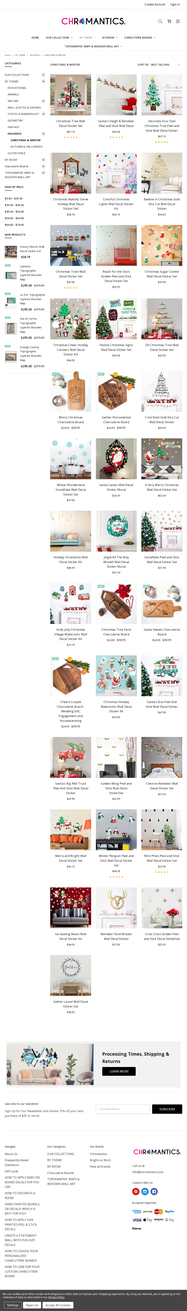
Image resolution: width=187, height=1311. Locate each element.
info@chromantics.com (147, 1172)
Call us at (138, 1166)
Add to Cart (71, 107)
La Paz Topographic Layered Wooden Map (32, 299)
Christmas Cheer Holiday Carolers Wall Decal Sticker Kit (70, 349)
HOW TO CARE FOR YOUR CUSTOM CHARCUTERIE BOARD (22, 1271)
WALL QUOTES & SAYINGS (24, 107)
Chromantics (98, 1154)
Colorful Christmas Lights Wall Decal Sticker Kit (116, 204)
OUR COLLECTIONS (58, 37)
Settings (12, 1305)
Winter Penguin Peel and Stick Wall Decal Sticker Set (116, 860)
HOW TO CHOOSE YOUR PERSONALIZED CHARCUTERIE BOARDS (21, 1255)
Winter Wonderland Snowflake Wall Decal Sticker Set (71, 489)
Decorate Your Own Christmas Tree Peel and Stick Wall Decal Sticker (162, 125)
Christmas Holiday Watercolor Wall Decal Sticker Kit (116, 706)
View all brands (100, 1167)
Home (35, 37)
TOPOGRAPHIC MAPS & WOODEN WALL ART (92, 46)
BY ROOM (108, 37)
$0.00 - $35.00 (13, 198)
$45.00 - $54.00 (14, 211)
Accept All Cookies (57, 1305)
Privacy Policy (56, 1297)
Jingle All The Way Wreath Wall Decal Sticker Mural (116, 562)
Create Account (155, 4)
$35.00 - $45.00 (14, 205)
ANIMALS (13, 94)
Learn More (119, 1071)
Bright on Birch (100, 1160)
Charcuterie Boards (138, 37)
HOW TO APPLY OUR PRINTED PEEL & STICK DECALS (21, 1224)
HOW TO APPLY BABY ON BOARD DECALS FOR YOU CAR (22, 1182)
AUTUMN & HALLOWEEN (26, 146)
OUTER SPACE (17, 153)
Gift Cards (11, 1171)
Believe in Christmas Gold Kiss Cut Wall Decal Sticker (162, 204)
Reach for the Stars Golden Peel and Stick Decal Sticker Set (116, 276)
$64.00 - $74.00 (14, 224)
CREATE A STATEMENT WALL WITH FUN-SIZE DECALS (21, 1240)
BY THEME (86, 37)
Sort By (143, 64)
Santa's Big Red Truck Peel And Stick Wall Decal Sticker (70, 788)
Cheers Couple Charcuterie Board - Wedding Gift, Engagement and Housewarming (71, 711)
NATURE (13, 101)
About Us (11, 1154)
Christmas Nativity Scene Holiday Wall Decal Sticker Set (70, 204)
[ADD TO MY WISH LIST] (84, 87)
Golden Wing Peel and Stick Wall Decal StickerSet (116, 788)
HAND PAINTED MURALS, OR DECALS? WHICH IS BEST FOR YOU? (22, 1208)
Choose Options (162, 185)
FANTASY (13, 127)
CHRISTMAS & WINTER (26, 140)
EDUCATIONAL (17, 87)
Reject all (32, 1305)
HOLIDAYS (15, 133)
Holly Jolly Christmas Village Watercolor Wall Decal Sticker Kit (70, 634)
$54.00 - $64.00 (14, 218)
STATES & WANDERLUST (23, 114)
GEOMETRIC (15, 120)
